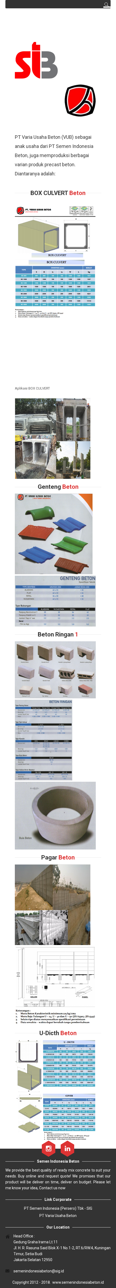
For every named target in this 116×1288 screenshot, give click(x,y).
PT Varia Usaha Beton (58, 1215)
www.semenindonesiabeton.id (78, 1282)
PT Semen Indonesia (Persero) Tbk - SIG (58, 1208)
